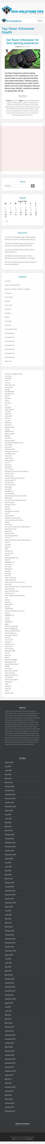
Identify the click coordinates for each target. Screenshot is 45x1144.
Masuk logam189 (10, 662)
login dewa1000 (10, 485)
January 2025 (9, 838)
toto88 (7, 429)
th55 (6, 549)
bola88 (7, 507)
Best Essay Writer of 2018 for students (17, 289)
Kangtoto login (9, 427)
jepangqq (8, 573)
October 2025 (9, 802)
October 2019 (9, 1067)
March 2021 (9, 1023)
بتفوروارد (7, 420)
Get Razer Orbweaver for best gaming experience (22, 41)
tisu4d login (8, 445)
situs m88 (8, 584)
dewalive (8, 509)
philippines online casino (13, 518)
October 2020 (9, 1043)
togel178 (8, 414)
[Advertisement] (22, 148)
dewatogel (8, 467)
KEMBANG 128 (9, 562)
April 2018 (8, 1095)
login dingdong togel (16, 442)
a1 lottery (8, 281)
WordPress (30, 1139)
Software (8, 325)
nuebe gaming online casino (14, 520)
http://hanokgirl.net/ (11, 536)
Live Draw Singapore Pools (13, 374)
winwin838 (8, 416)
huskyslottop (9, 476)
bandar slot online (11, 529)
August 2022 (9, 955)
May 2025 (8, 822)
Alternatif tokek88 (11, 660)
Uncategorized (10, 353)
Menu (40, 21)
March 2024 (9, 879)
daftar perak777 (10, 480)
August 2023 (9, 907)
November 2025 (10, 798)
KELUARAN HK (9, 392)
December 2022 (10, 939)
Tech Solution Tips (11, 329)
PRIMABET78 (9, 615)
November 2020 (10, 1039)
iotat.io (7, 691)
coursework (9, 387)
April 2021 (8, 1019)
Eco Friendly (9, 297)
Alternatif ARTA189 (11, 626)
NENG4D (7, 436)
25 (11, 215)
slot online (8, 376)
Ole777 (7, 396)
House (7, 400)
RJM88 (7, 666)
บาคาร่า (7, 380)
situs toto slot (9, 648)
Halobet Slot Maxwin (11, 664)
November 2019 (10, 1063)
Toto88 (7, 442)
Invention (8, 313)
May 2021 (8, 1015)
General (7, 301)
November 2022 (10, 943)
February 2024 (9, 883)
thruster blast (9, 516)
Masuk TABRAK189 (11, 629)
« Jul (6, 221)
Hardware (8, 309)
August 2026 (9, 762)
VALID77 (7, 560)
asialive (7, 522)
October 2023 (9, 899)
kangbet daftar (10, 449)
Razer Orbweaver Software (26, 109)
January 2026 (9, 790)
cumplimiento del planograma (15, 478)
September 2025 (10, 806)
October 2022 (9, 947)
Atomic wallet (9, 533)
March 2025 (9, 830)
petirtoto (8, 418)
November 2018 (10, 1087)
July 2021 (8, 1007)
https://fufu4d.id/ (10, 578)
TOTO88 (7, 411)
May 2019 (8, 1079)
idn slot (7, 555)
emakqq (7, 571)
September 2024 (10, 854)
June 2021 (8, 1011)
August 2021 (9, 1003)
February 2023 (9, 931)
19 (16, 212)
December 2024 (10, 842)
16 (36, 210)
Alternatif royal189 (11, 671)
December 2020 (10, 1035)
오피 (6, 598)
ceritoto (7, 600)
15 (31, 210)
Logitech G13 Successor (30, 104)
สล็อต (6, 684)
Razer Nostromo (20, 107)
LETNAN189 (9, 677)
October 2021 (9, 995)
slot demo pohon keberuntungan (15, 500)
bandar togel (9, 693)
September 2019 (10, 1071)
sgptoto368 (8, 604)
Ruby (13, 1139)
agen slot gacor (10, 589)
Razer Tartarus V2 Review (25, 115)
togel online (8, 646)
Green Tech (8, 305)
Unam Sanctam (10, 673)
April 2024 (8, 875)
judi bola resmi (9, 593)
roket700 (8, 688)
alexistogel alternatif (11, 558)
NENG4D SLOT (9, 431)
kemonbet (8, 425)
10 (5, 210)
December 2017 (10, 1111)
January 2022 (9, 983)
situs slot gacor (10, 502)
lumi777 (7, 462)
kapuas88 (8, 378)
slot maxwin (9, 564)
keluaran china (9, 644)
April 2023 (8, 923)
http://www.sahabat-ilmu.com (15, 611)
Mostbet (7, 602)
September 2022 (10, 951)
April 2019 (8, 1083)
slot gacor (8, 398)
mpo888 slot (9, 491)
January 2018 (9, 1107)
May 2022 (8, 967)
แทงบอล (7, 383)
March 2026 (9, 782)
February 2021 (9, 1027)
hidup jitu (8, 547)
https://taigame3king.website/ (15, 595)
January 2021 (9, 1031)
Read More (23, 96)
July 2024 (8, 863)
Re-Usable (8, 321)
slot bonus (8, 423)
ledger (7, 624)
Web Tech (8, 361)
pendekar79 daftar (11, 635)
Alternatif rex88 (10, 651)
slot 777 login (9, 469)
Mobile (7, 317)
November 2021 (10, 991)
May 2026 (8, 774)
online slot (8, 456)
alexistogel (8, 569)
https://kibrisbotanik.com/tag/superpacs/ (18, 586)
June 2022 (8, 963)
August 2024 (9, 859)
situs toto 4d (9, 640)
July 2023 (8, 911)
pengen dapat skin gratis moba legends (18, 540)
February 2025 (9, 834)
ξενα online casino (11, 527)
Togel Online (9, 458)
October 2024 (9, 850)
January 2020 (9, 1055)
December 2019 (10, 1059)
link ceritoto (8, 668)
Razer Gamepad (10, 107)
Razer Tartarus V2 (22, 113)
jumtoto (7, 542)
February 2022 (9, 979)
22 (31, 212)
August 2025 (9, 810)
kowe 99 (7, 575)
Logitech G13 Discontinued (30, 102)
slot (6, 405)
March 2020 (9, 1047)
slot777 (7, 513)
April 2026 (8, 778)
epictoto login (9, 460)
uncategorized (9, 333)
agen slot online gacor (12, 591)
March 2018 (9, 1099)
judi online (8, 489)
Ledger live (8, 531)
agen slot (8, 655)
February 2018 (9, 1103)
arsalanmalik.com (11, 633)
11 (11, 210)
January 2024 (9, 887)
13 (21, 210)
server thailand (10, 440)
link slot (7, 653)
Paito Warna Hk (10, 385)
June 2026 (8, 770)
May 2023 (8, 919)
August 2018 (9, 1091)
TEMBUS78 (8, 622)
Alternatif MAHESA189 (12, 631)
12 (16, 210)
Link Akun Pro (9, 394)
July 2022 (8, 959)
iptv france (8, 524)
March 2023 (9, 927)
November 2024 (10, 846)
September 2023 (10, 903)
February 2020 (9, 1051)
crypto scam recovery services (15, 582)
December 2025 (10, 794)
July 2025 (8, 814)
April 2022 (8, 971)
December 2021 (10, 987)
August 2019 (9, 1075)
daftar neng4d (9, 434)
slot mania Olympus (23, 527)
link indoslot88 (9, 493)
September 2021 (10, 999)
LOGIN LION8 (9, 609)
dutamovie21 (9, 553)
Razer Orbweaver (31, 107)
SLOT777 (8, 538)
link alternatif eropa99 (12, 511)
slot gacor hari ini (10, 504)
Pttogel (7, 389)
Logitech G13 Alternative (13, 102)
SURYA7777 (9, 551)
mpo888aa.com (10, 454)
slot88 (7, 657)
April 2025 (8, 826)
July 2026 (8, 766)
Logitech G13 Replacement (14, 104)
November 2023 (10, 895)
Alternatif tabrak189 (11, 675)
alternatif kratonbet (11, 679)
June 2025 (8, 818)
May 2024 (8, 871)
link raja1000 (9, 482)
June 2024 (8, 867)
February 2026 (9, 786)
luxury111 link (9, 473)
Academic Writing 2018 (12, 285)
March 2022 (9, 975)
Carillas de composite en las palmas (16, 471)
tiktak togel (8, 498)
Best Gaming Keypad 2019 (31, 100)
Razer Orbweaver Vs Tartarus (26, 111)
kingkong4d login (10, 580)
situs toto (8, 637)
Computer (15, 100)
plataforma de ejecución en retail (16, 496)
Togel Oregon (9, 409)
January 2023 (9, 935)
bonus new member (11, 451)
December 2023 (10, 891)
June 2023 (8, 915)
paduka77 (8, 686)
